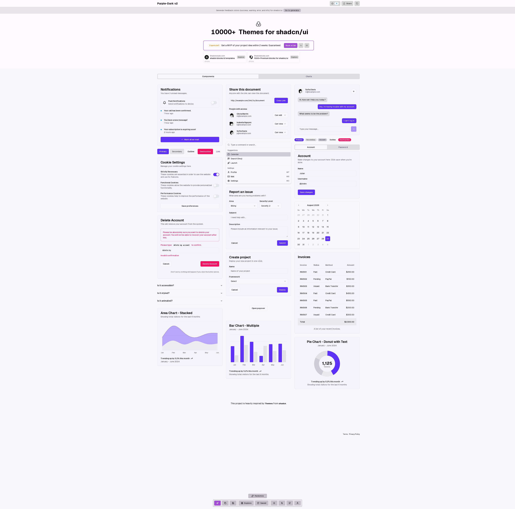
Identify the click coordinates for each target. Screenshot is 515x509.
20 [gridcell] (318, 233)
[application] (190, 337)
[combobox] (280, 115)
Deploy (282, 290)
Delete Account (210, 264)
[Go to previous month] (299, 205)
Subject (232, 213)
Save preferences (190, 206)
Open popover (258, 308)
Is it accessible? (165, 285)
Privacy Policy (354, 434)
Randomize (259, 496)
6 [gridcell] (318, 221)
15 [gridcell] (328, 227)
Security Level (266, 201)
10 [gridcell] (303, 227)
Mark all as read (191, 139)
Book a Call (291, 45)
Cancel (166, 264)
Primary (163, 151)
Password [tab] (343, 147)
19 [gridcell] (313, 233)
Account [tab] (311, 147)
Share (349, 3)
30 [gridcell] (318, 215)
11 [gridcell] (308, 227)
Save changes (306, 192)
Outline (191, 151)
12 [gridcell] (313, 227)
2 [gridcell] (298, 221)
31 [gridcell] (323, 215)
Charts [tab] (309, 76)
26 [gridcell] (298, 215)
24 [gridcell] (303, 239)
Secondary (177, 151)
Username (302, 179)
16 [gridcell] (299, 233)
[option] (258, 154)
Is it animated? (164, 301)
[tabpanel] (258, 236)
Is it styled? (163, 293)
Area (231, 201)
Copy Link (281, 100)
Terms (345, 434)
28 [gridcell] (308, 215)
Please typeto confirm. (181, 245)
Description (234, 224)
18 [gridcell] (308, 233)
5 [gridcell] (313, 221)
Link (218, 151)
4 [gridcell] (308, 221)
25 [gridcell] (308, 239)
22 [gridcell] (328, 233)
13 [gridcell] (318, 227)
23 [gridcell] (298, 239)
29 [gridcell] (313, 215)
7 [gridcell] (322, 221)
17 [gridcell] (303, 233)
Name (232, 266)
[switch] (214, 102)
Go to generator (292, 10)
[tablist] (258, 76)
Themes (269, 403)
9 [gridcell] (298, 227)
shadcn (282, 403)
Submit (282, 243)
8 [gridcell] (327, 221)
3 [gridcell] (303, 221)
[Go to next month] (328, 205)
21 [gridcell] (323, 233)
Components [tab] (208, 76)
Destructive (205, 151)
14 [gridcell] (323, 227)
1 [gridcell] (327, 215)
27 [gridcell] (303, 215)
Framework (234, 277)
